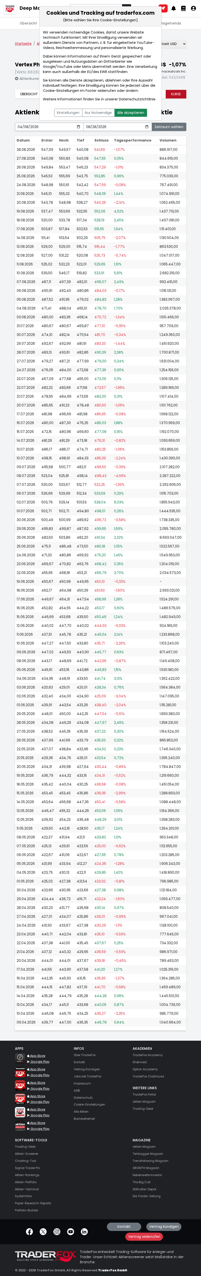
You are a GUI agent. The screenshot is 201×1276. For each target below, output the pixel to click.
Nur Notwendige (98, 112)
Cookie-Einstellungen (61, 90)
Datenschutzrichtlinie (137, 99)
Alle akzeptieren (130, 112)
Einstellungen (68, 112)
